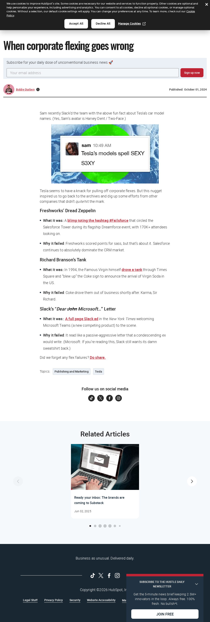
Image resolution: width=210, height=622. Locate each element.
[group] (105, 481)
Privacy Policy (53, 600)
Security (75, 600)
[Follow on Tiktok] (91, 398)
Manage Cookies (129, 23)
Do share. (98, 357)
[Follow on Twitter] (100, 398)
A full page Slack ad (81, 318)
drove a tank (132, 269)
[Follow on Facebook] (109, 398)
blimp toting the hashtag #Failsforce (97, 220)
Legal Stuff (30, 600)
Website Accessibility (101, 600)
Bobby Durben (25, 89)
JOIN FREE (165, 614)
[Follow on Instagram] (118, 398)
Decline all (103, 23)
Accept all (76, 23)
